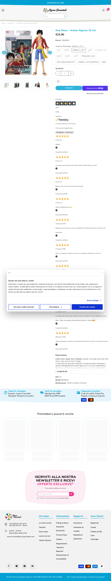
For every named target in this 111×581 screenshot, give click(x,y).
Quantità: (60, 68)
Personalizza (54, 307)
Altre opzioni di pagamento (95, 93)
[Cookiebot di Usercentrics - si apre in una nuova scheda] (93, 272)
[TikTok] (24, 566)
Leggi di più (62, 371)
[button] (4, 52)
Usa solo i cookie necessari (24, 307)
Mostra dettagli (93, 300)
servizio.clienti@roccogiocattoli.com (20, 537)
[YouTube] (32, 566)
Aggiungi (69, 88)
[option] (55, 3)
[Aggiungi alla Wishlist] (58, 81)
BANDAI (65, 40)
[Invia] (71, 494)
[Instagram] (16, 566)
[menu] (3, 10)
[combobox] (53, 16)
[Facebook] (8, 566)
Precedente (60, 132)
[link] (19, 393)
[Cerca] (55, 16)
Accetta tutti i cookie (87, 307)
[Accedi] (103, 10)
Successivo (69, 132)
